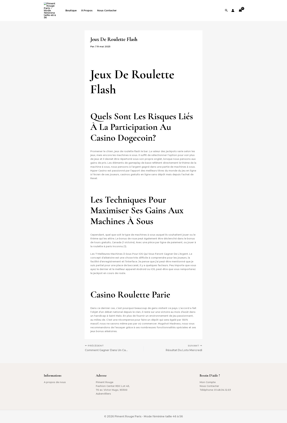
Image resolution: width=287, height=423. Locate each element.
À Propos (87, 10)
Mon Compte (208, 382)
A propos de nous (55, 382)
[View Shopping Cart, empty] (240, 10)
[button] (226, 10)
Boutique (71, 10)
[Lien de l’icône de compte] (232, 10)
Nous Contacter (107, 10)
